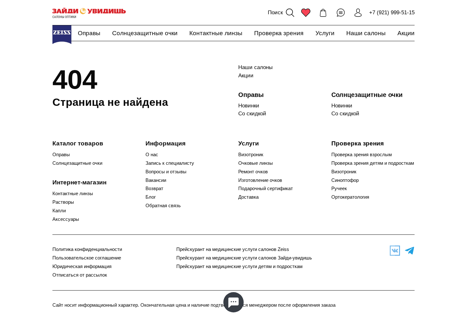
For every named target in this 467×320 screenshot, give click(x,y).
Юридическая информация (82, 266)
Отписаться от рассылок (79, 275)
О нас (152, 154)
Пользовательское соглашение (86, 257)
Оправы (89, 33)
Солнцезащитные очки (145, 33)
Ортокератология (350, 197)
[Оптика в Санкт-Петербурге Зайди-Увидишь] (89, 12)
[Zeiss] (61, 34)
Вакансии (156, 180)
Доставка (248, 197)
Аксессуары (65, 219)
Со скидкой (252, 114)
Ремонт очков (253, 171)
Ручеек (339, 188)
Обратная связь (163, 205)
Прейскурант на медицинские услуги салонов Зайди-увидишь (244, 257)
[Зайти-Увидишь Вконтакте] (393, 251)
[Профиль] (358, 12)
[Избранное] (305, 12)
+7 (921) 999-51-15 (392, 13)
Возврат (154, 188)
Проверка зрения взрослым (361, 154)
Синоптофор (345, 180)
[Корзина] (323, 12)
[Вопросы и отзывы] (340, 12)
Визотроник (250, 154)
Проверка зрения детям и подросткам (372, 163)
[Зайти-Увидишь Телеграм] (408, 251)
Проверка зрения (278, 33)
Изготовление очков (260, 180)
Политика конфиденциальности (87, 249)
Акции (406, 33)
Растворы (63, 202)
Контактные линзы (215, 33)
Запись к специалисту (170, 163)
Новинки (248, 106)
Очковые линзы (255, 163)
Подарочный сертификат (265, 188)
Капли (59, 210)
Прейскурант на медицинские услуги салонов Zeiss (232, 249)
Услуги (325, 33)
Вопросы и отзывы (166, 171)
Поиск (275, 13)
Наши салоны (366, 33)
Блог (151, 197)
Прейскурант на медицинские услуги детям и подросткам (239, 266)
